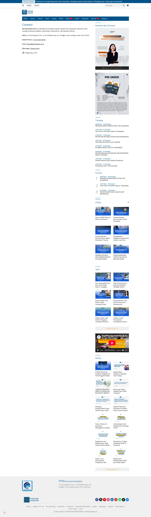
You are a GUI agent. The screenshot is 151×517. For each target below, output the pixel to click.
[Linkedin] (112, 500)
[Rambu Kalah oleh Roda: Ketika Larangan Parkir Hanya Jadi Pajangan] (103, 294)
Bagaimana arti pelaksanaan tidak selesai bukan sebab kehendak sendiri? (102, 443)
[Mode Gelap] (128, 5)
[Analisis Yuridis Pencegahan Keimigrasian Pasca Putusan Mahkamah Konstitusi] (121, 311)
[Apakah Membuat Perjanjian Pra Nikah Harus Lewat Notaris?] (121, 400)
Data (67, 19)
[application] (112, 342)
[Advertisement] (75, 510)
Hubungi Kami (34, 48)
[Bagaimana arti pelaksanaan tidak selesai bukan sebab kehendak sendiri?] (103, 435)
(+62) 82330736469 (39, 40)
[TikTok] (123, 499)
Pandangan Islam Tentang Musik (106, 166)
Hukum (40, 19)
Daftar (37, 5)
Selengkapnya (111, 328)
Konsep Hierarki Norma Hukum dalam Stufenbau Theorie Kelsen (102, 238)
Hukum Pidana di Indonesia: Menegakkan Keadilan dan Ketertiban (103, 426)
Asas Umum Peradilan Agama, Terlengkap (109, 131)
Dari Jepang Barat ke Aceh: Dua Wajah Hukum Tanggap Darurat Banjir (102, 285)
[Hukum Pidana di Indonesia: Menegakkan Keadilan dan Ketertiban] (103, 417)
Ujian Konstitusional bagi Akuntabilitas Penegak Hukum (120, 285)
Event (77, 19)
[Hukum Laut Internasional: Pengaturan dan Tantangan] (103, 452)
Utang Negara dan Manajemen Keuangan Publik (121, 426)
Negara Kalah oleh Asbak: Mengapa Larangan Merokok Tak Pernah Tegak (101, 320)
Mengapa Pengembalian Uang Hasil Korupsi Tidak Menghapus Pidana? (102, 408)
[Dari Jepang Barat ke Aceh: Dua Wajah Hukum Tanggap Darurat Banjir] (103, 277)
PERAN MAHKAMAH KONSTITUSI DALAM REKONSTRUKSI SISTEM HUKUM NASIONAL (120, 257)
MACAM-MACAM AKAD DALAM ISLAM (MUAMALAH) (112, 137)
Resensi (104, 19)
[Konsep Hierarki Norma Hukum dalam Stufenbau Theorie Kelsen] (103, 230)
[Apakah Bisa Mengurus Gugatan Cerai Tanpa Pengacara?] (121, 365)
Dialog (54, 19)
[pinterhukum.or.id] (28, 12)
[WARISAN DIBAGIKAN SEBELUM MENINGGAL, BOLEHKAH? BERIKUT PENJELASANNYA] (103, 383)
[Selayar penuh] (126, 350)
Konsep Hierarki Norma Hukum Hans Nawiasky (120, 219)
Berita (61, 19)
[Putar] (98, 350)
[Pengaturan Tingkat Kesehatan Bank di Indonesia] (121, 435)
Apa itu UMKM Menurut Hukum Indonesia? (103, 218)
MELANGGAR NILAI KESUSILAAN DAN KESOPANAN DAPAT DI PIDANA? (111, 154)
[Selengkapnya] (128, 202)
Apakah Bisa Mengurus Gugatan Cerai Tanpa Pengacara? (119, 374)
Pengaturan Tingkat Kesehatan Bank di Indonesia (120, 443)
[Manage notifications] (4, 512)
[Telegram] (127, 499)
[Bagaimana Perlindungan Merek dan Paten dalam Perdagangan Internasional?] (121, 452)
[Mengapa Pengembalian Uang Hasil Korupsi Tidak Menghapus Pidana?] (103, 400)
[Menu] (23, 5)
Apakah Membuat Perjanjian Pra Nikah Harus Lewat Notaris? (120, 408)
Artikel (25, 19)
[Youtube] (116, 500)
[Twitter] (100, 500)
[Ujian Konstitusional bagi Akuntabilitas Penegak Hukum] (121, 277)
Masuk (29, 5)
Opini (47, 19)
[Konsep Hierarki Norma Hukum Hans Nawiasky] (121, 211)
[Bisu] (123, 350)
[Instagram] (108, 500)
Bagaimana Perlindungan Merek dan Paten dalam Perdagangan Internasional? (120, 460)
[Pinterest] (104, 500)
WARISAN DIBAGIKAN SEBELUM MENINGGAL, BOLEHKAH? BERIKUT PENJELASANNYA (102, 391)
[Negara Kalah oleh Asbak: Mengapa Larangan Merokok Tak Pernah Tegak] (103, 311)
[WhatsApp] (119, 500)
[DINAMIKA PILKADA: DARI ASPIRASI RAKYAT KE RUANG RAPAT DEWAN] (103, 249)
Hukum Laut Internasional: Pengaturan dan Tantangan (100, 460)
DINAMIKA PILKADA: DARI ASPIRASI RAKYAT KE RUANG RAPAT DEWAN (102, 257)
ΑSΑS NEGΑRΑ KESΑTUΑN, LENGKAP (107, 142)
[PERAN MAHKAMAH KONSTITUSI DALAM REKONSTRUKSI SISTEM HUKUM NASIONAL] (121, 249)
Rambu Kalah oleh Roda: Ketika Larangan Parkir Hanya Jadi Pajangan (102, 302)
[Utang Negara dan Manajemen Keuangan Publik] (121, 417)
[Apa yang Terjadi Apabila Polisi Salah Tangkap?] (121, 383)
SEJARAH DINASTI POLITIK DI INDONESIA (108, 148)
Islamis (32, 19)
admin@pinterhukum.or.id (35, 44)
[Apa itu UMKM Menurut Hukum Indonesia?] (103, 211)
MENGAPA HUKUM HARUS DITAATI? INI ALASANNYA (112, 126)
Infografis (85, 19)
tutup (40, 506)
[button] (124, 5)
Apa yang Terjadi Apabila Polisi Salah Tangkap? (120, 391)
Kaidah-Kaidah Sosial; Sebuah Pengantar (109, 160)
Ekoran (93, 19)
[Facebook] (97, 500)
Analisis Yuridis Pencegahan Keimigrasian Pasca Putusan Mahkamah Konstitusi (120, 320)
